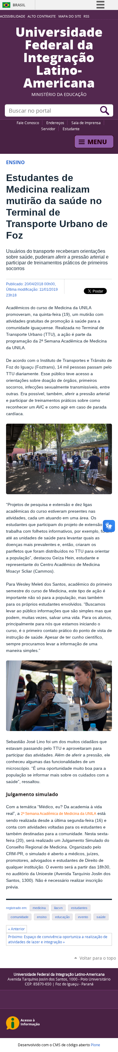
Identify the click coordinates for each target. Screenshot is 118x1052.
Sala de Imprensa (86, 122)
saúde (101, 917)
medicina (39, 908)
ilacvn (58, 908)
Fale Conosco (28, 122)
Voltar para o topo (98, 958)
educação (62, 917)
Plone (95, 1044)
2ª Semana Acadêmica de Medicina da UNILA (58, 814)
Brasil (19, 5)
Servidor (48, 128)
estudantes (79, 908)
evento (83, 917)
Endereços (55, 122)
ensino (42, 917)
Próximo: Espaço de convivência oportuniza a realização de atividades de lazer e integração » (57, 939)
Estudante (71, 128)
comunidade (19, 917)
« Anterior (16, 928)
